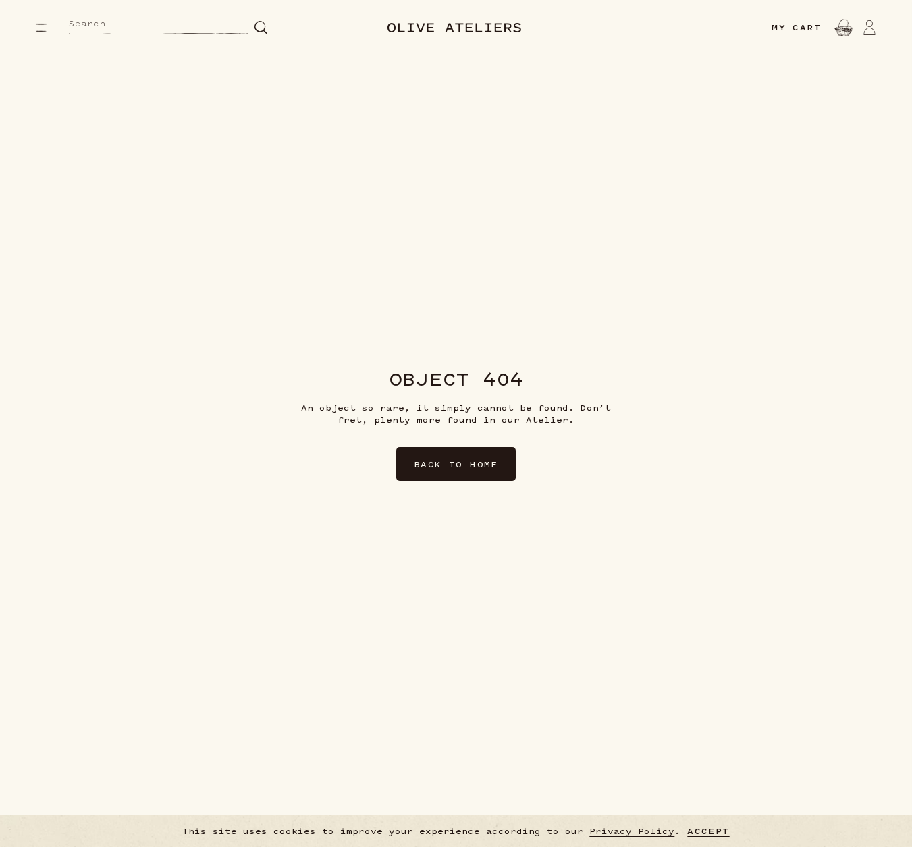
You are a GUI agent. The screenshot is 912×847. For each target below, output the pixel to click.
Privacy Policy (631, 831)
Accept (708, 831)
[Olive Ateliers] (454, 27)
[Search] (261, 27)
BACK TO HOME (456, 464)
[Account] (869, 27)
